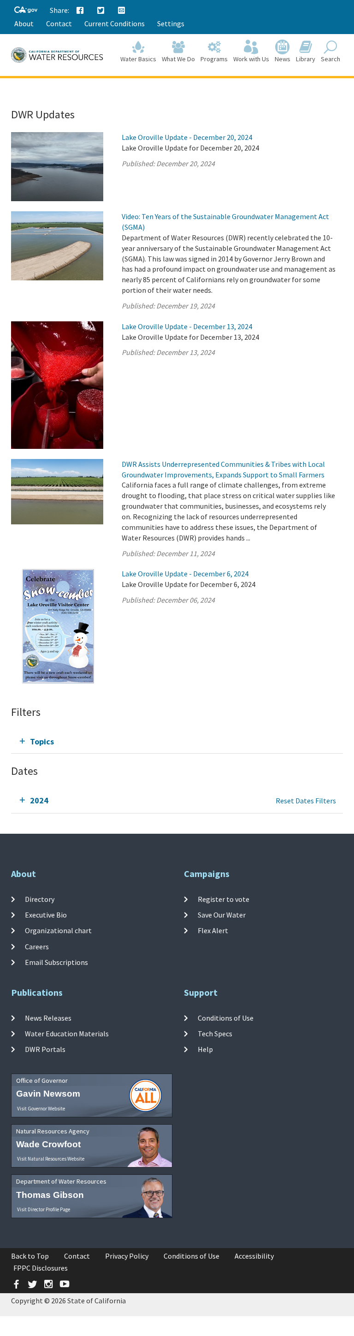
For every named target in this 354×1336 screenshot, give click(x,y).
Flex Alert (213, 930)
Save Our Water (222, 914)
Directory (39, 899)
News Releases (48, 1017)
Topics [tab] (42, 741)
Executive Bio (46, 914)
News (282, 59)
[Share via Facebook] (80, 10)
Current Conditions (114, 23)
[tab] (177, 741)
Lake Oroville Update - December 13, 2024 (187, 326)
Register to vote (223, 899)
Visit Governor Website (41, 1108)
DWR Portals (45, 1049)
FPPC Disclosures (40, 1267)
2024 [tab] (39, 800)
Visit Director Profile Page (43, 1209)
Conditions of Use (226, 1017)
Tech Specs (215, 1033)
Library (305, 59)
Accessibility (254, 1255)
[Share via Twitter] (101, 10)
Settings (170, 23)
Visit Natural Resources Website (50, 1159)
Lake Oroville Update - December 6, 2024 (185, 573)
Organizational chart (58, 930)
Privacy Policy (126, 1255)
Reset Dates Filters (306, 800)
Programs (214, 59)
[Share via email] (122, 10)
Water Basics (138, 59)
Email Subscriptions (56, 962)
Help (205, 1049)
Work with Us (251, 59)
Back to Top (30, 1255)
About (24, 23)
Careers (37, 946)
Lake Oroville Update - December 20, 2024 (187, 137)
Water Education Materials (67, 1033)
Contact (59, 23)
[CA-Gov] (25, 10)
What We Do (178, 59)
